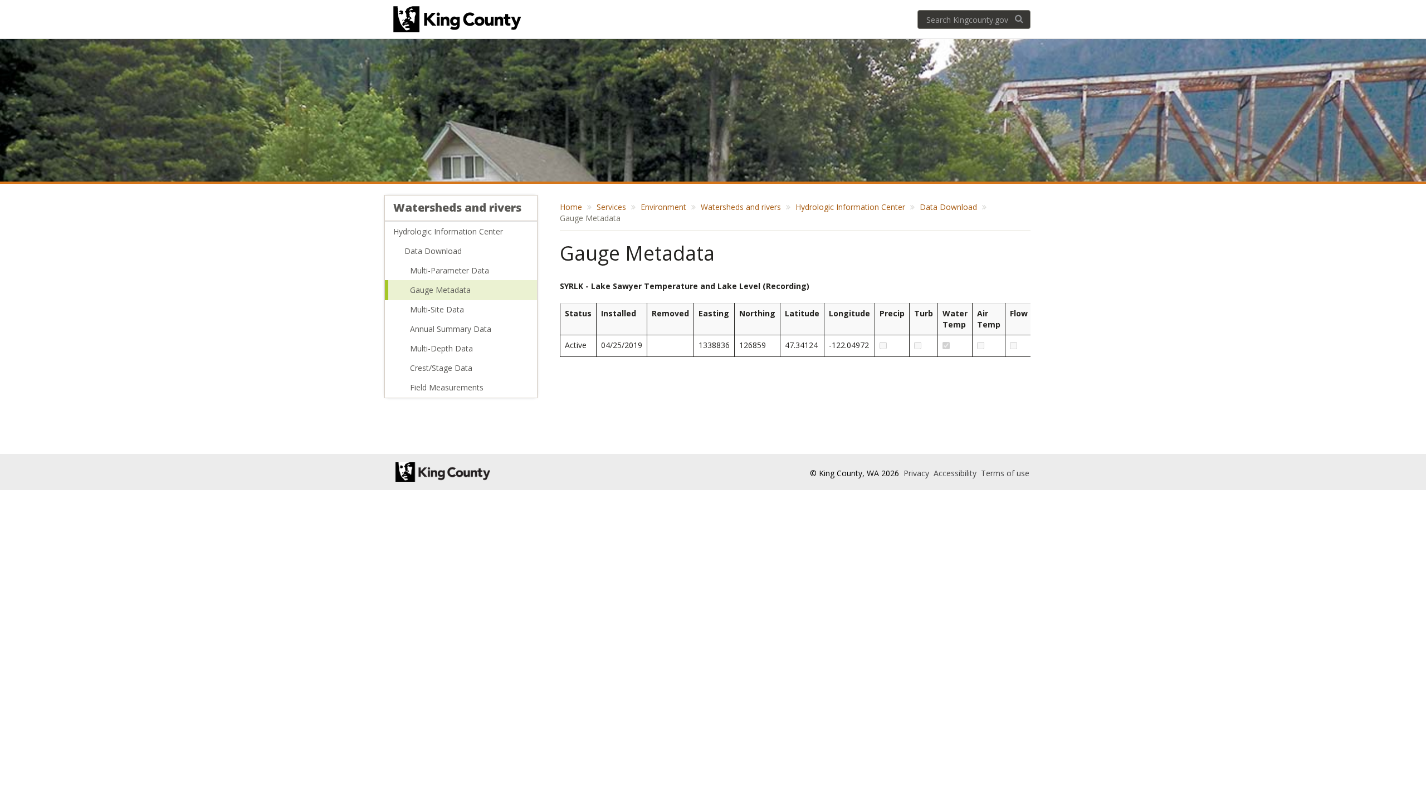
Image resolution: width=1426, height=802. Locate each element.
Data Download (433, 251)
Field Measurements (447, 387)
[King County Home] (493, 472)
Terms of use (1005, 473)
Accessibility (956, 473)
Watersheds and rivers (457, 207)
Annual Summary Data (450, 329)
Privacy (917, 473)
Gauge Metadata (440, 290)
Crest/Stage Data (441, 368)
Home (571, 207)
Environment (663, 207)
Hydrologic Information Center (448, 231)
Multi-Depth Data (441, 348)
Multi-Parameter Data (449, 270)
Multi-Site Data (437, 309)
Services (611, 207)
